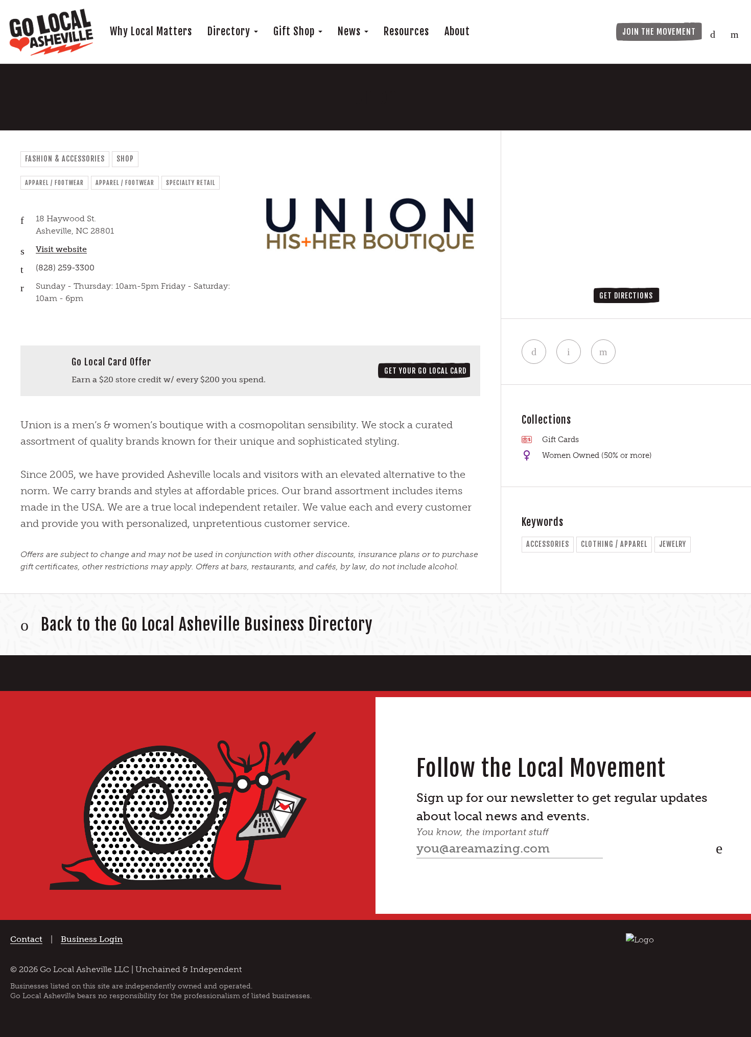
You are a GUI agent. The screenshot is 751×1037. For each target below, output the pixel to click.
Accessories (547, 544)
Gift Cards (560, 439)
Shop (125, 158)
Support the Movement (559, 32)
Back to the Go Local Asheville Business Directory (207, 624)
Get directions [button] (626, 295)
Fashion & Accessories (65, 158)
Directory (230, 31)
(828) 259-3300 (65, 267)
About (457, 31)
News (350, 31)
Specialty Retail (190, 183)
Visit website (61, 249)
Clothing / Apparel (614, 544)
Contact (26, 939)
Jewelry (672, 544)
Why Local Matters (151, 31)
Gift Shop (295, 31)
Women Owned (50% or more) (597, 455)
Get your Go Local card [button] (425, 370)
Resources (406, 31)
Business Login (92, 939)
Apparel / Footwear (54, 183)
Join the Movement (659, 32)
